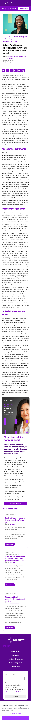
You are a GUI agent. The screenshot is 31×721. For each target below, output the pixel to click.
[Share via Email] (19, 70)
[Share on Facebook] (11, 70)
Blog (10, 37)
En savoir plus (9, 544)
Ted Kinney (12, 524)
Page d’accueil (15, 651)
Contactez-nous (24, 8)
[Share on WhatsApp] (15, 70)
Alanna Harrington (14, 603)
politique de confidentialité (13, 692)
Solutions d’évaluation (15, 659)
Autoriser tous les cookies (15, 718)
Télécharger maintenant (15, 503)
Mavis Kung (12, 562)
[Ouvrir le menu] (3, 9)
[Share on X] (7, 70)
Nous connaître (15, 666)
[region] (15, 711)
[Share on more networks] (23, 70)
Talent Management (15, 663)
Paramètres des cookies (15, 713)
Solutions (15, 655)
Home (5, 37)
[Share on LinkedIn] (3, 70)
